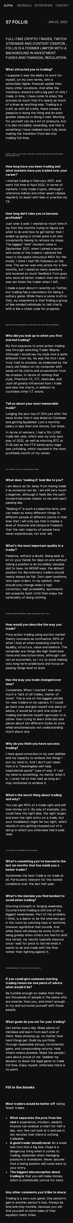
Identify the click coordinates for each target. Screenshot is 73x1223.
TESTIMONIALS (20, 5)
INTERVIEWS (43, 5)
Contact (62, 5)
